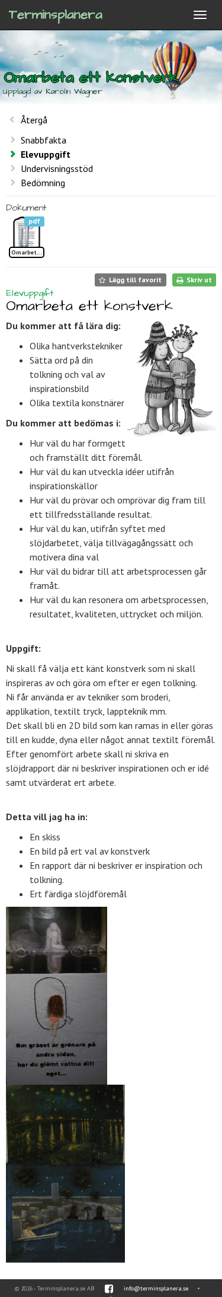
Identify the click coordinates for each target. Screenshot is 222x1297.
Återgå (34, 120)
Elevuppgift (45, 154)
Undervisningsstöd (57, 168)
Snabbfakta (43, 140)
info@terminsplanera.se (156, 1288)
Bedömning (43, 183)
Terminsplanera (55, 14)
